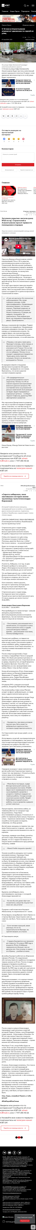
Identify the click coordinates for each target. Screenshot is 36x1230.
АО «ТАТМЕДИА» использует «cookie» (13, 1186)
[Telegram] (8, 116)
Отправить (18, 164)
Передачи (25, 11)
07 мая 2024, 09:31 (31, 212)
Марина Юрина (6, 25)
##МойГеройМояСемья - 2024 (28, 486)
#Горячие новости (28, 25)
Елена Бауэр (3, 211)
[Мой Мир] (21, 116)
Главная (5, 11)
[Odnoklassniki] (14, 1153)
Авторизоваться (9, 170)
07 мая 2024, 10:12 (7, 39)
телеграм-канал (7, 109)
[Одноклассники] (12, 116)
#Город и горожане (29, 211)
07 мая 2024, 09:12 (31, 489)
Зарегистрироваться (26, 170)
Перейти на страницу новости (13, 476)
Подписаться (25, 1221)
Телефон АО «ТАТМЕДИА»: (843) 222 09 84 (15, 1211)
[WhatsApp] (16, 116)
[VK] (4, 1153)
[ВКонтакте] (3, 116)
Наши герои (14, 11)
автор (1, 485)
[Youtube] (9, 1153)
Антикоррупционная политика (11, 1209)
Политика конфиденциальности (12, 1193)
